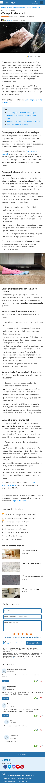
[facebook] (5, 767)
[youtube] (18, 767)
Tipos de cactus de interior (14, 536)
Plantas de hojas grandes (13, 539)
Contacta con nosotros (9, 778)
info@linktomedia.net (19, 658)
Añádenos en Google (35, 56)
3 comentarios (31, 16)
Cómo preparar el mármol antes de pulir (21, 112)
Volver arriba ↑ (22, 754)
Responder (5, 681)
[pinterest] (22, 767)
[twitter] (9, 767)
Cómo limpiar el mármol (31, 564)
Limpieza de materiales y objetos (22, 7)
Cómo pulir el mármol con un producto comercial (20, 117)
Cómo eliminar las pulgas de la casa (17, 532)
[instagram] (13, 767)
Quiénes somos (30, 775)
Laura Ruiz (9, 20)
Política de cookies (22, 781)
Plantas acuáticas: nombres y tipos (16, 525)
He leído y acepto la (12, 642)
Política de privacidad (9, 781)
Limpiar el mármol (37, 7)
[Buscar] (42, 2)
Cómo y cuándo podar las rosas (15, 529)
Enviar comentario (33, 643)
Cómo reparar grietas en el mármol (32, 577)
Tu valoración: (9, 637)
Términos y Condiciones (24, 778)
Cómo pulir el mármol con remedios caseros (23, 121)
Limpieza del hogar (6, 7)
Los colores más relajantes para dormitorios (20, 518)
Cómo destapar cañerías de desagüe (17, 521)
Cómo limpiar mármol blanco (30, 590)
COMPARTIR (35, 4)
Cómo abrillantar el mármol (17, 124)
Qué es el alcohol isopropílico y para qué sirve (20, 514)
